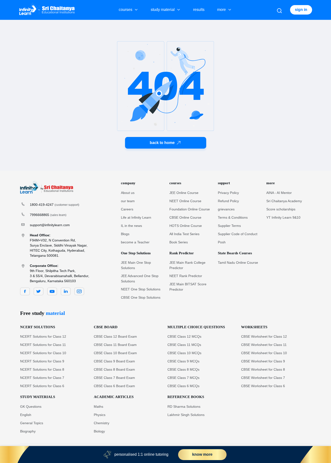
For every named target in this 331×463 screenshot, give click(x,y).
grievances (226, 209)
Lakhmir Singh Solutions (186, 415)
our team (128, 201)
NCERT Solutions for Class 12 (43, 336)
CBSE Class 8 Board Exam (114, 369)
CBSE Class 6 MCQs (183, 386)
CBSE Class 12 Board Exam (115, 336)
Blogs (125, 234)
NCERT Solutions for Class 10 (43, 353)
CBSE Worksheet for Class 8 (263, 369)
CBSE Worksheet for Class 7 (263, 378)
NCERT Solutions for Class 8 (42, 369)
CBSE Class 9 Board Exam (114, 361)
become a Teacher (135, 242)
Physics (99, 415)
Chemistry (101, 423)
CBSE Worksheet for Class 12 (264, 336)
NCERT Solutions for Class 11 (43, 345)
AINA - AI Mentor (279, 193)
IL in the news (131, 226)
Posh (222, 242)
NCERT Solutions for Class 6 (42, 386)
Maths (98, 406)
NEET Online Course (185, 201)
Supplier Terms (229, 226)
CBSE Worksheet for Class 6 (263, 386)
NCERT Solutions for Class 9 (42, 361)
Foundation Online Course (189, 209)
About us (127, 193)
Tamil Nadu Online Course (238, 262)
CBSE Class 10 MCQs (184, 353)
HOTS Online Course (185, 226)
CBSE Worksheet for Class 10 (264, 353)
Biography (28, 431)
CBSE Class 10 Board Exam (115, 353)
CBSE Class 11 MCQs (184, 345)
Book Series (178, 242)
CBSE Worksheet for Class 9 (263, 361)
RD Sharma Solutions (183, 406)
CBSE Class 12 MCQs (184, 336)
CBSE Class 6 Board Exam (114, 386)
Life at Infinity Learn (136, 217)
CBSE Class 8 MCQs (183, 369)
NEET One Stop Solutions (140, 289)
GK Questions (30, 406)
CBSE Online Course (185, 217)
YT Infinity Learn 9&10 (283, 217)
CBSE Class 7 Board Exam (114, 378)
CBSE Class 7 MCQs (183, 378)
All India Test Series (184, 234)
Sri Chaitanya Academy (284, 201)
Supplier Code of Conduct (237, 234)
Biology (99, 431)
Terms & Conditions (233, 217)
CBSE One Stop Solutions (140, 297)
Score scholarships (280, 209)
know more (202, 454)
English (25, 415)
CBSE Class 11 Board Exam (115, 345)
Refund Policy (228, 201)
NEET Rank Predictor (185, 276)
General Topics (31, 423)
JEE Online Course (183, 193)
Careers (127, 209)
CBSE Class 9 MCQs (183, 361)
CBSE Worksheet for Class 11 (264, 345)
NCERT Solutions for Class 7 (42, 378)
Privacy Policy (228, 193)
